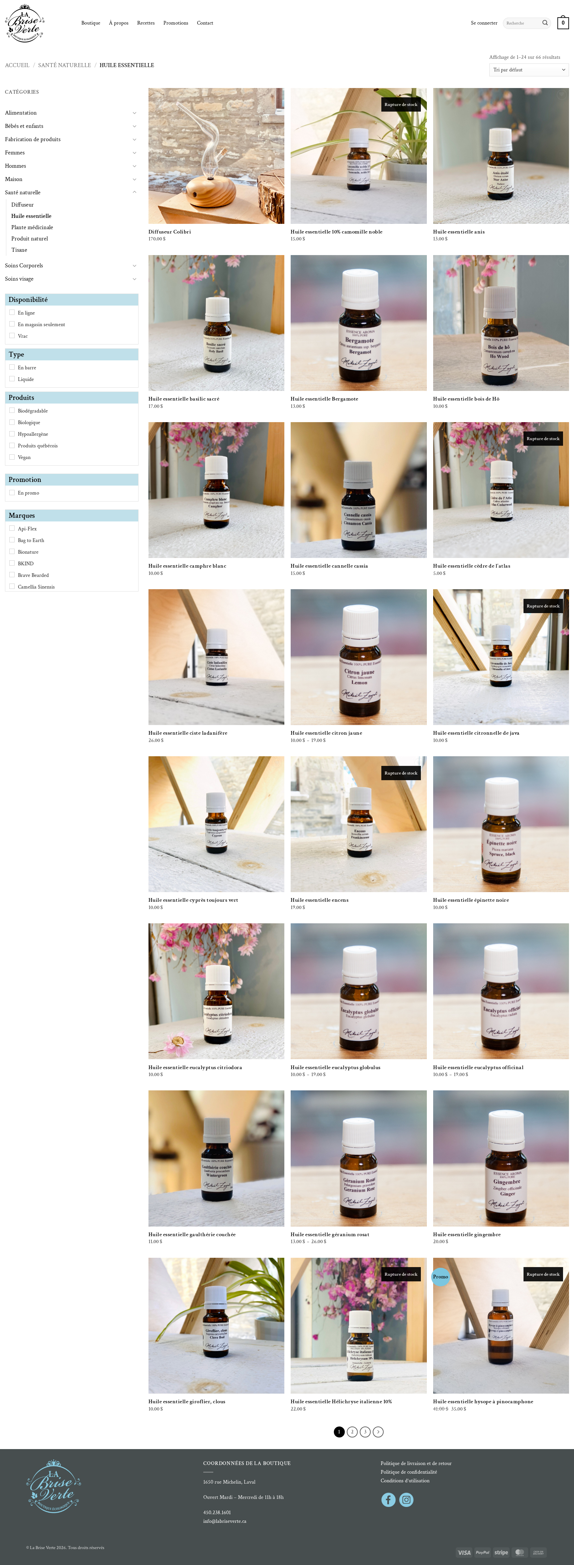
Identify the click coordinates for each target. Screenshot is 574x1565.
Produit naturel (29, 238)
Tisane (19, 250)
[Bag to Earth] (12, 539)
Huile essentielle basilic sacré (184, 399)
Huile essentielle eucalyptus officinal (478, 1067)
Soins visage (19, 279)
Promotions (175, 23)
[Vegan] (12, 457)
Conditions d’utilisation (405, 1480)
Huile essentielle (31, 216)
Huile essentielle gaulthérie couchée (192, 1234)
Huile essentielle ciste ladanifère (188, 733)
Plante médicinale (32, 227)
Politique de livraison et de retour (416, 1463)
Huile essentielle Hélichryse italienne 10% (341, 1401)
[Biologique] (12, 422)
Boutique (90, 23)
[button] (484, 23)
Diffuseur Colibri (169, 231)
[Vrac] (12, 335)
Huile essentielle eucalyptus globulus (336, 1067)
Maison (14, 179)
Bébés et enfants (24, 126)
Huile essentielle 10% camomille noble (337, 231)
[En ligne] (12, 312)
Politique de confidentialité (409, 1472)
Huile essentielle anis (459, 231)
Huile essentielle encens (319, 900)
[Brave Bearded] (12, 574)
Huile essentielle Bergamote (324, 399)
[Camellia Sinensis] (12, 586)
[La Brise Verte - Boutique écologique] (38, 23)
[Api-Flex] (12, 528)
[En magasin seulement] (12, 323)
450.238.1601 (217, 1512)
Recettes (146, 23)
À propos (119, 23)
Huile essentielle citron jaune (326, 733)
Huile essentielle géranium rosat (330, 1234)
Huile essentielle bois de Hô (466, 399)
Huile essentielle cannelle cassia (329, 566)
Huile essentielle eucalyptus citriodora (195, 1067)
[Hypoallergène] (12, 433)
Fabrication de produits (32, 139)
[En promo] (12, 492)
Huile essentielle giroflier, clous (187, 1401)
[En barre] (12, 367)
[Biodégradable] (12, 410)
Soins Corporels (24, 265)
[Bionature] (12, 551)
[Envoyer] (545, 23)
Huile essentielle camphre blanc (187, 566)
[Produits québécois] (12, 445)
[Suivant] (378, 1432)
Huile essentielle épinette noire (471, 900)
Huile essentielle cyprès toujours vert (193, 900)
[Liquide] (12, 378)
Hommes (15, 166)
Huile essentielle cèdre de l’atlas (471, 566)
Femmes (15, 152)
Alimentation (21, 113)
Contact (205, 23)
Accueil (17, 65)
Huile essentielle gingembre (467, 1234)
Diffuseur (22, 205)
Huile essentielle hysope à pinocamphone (483, 1401)
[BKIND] (12, 563)
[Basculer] (135, 113)
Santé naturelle (64, 65)
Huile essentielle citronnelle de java (476, 733)
